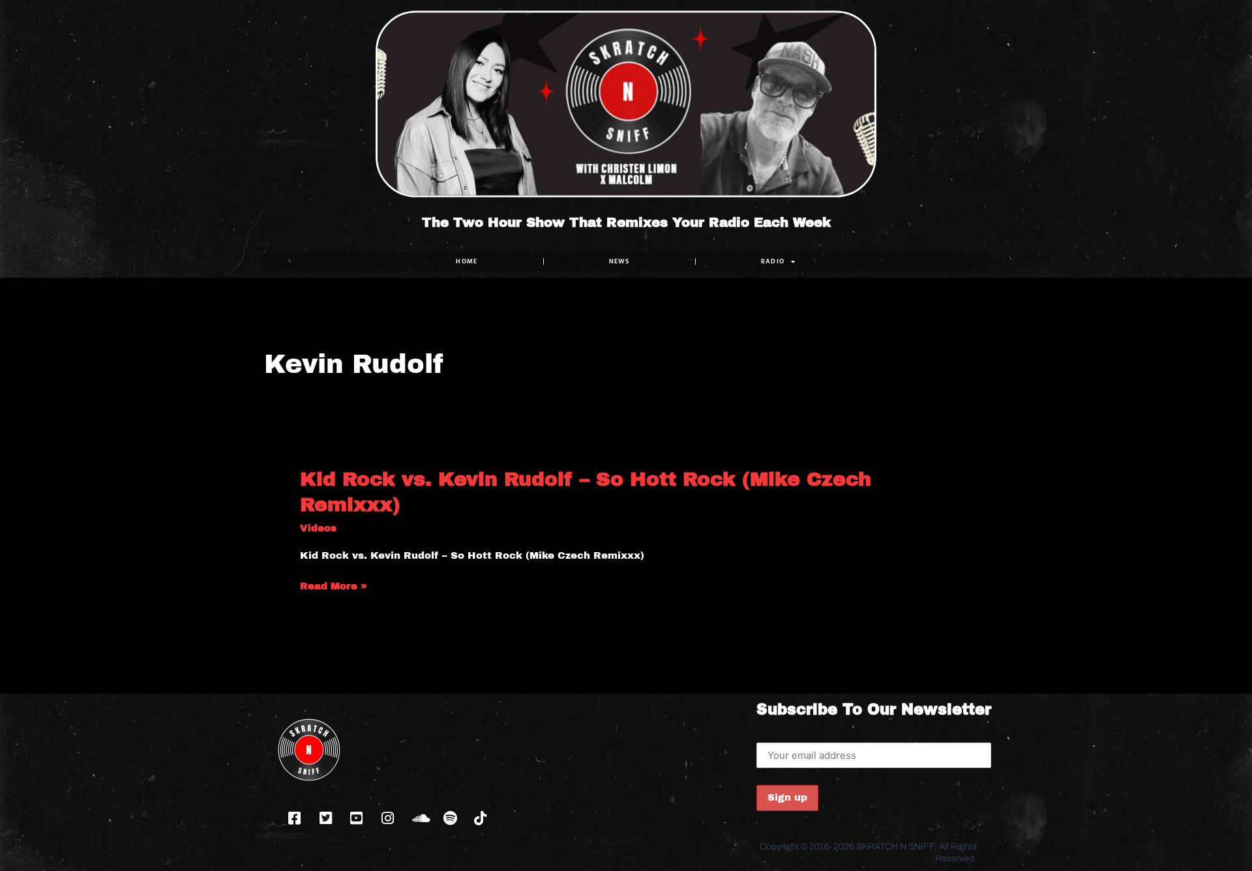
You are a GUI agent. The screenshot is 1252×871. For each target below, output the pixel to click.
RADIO (773, 261)
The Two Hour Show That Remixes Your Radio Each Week (626, 222)
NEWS (619, 261)
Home (466, 261)
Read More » (333, 586)
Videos (318, 528)
